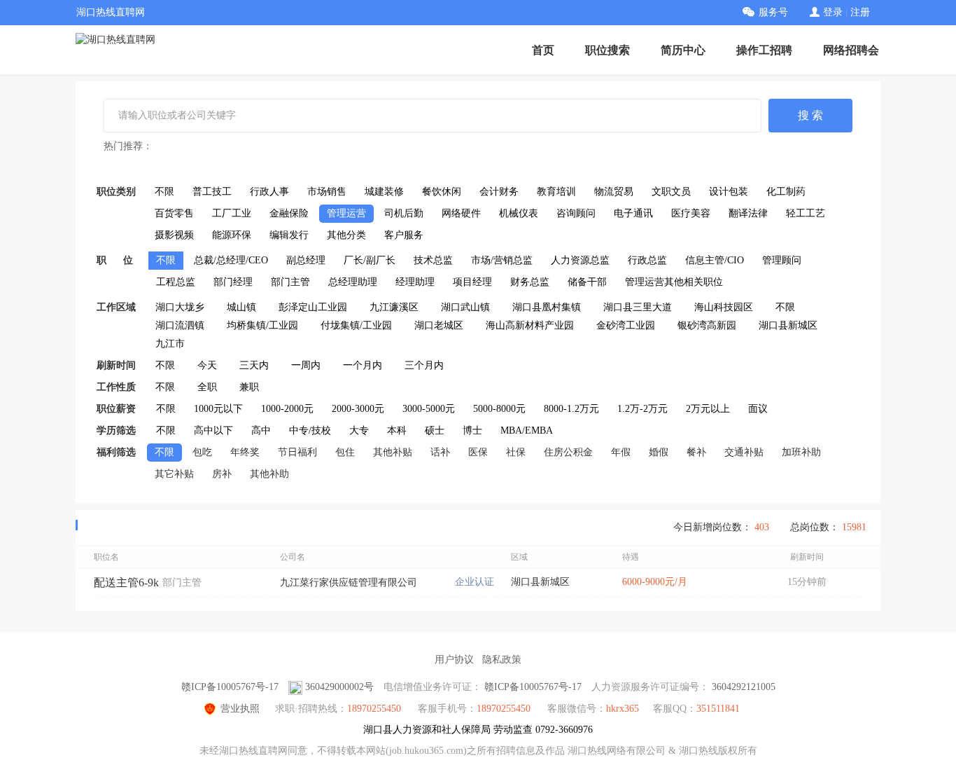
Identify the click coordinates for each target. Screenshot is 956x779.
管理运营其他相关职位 (674, 282)
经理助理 (415, 282)
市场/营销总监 (502, 260)
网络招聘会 (851, 50)
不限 (164, 191)
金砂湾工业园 (625, 325)
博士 (472, 430)
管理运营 (346, 213)
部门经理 (233, 282)
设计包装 (728, 191)
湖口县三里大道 (637, 307)
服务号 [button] (773, 12)
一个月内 (362, 365)
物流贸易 (613, 191)
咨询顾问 (576, 213)
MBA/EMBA (526, 430)
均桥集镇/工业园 (262, 325)
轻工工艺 (805, 213)
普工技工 (212, 191)
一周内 (306, 365)
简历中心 (683, 50)
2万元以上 (708, 409)
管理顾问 (781, 260)
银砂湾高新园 (706, 325)
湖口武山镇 (465, 307)
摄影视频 (174, 235)
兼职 (249, 387)
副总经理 (305, 260)
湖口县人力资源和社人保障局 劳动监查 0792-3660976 (478, 729)
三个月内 (424, 365)
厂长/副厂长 (369, 260)
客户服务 (403, 235)
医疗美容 (690, 213)
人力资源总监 (580, 260)
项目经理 (472, 282)
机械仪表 (518, 213)
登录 (833, 12)
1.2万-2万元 (642, 409)
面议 (758, 409)
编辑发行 (289, 235)
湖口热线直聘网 (110, 12)
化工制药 (786, 191)
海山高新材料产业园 (530, 325)
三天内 (254, 365)
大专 (359, 430)
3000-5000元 (428, 409)
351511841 (718, 708)
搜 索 (810, 115)
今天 (207, 365)
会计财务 (499, 191)
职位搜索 (607, 50)
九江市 (170, 343)
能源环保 (231, 235)
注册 (860, 12)
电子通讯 (633, 213)
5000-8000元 (499, 409)
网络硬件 (461, 213)
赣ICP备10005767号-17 (230, 687)
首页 (543, 50)
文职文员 (671, 191)
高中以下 (213, 430)
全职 (207, 387)
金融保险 (289, 213)
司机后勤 (403, 213)
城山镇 (241, 307)
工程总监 (175, 282)
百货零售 (174, 213)
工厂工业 (231, 213)
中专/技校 (310, 430)
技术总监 (433, 260)
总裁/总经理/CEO (231, 260)
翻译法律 (748, 213)
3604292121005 (743, 687)
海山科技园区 (723, 307)
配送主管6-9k (126, 582)
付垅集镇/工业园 (356, 325)
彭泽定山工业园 (313, 307)
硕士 (434, 430)
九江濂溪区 (394, 307)
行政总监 (647, 260)
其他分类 (346, 235)
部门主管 (290, 282)
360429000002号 (339, 687)
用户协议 (454, 659)
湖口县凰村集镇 (546, 307)
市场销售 (326, 191)
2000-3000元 (358, 409)
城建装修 (384, 191)
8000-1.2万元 (571, 409)
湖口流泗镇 (179, 325)
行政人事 (269, 191)
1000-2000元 (287, 409)
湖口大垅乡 (179, 307)
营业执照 (240, 708)
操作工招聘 (764, 50)
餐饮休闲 (441, 191)
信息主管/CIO (714, 260)
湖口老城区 (438, 325)
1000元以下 (218, 409)
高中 (261, 430)
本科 (397, 430)
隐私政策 (501, 659)
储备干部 (587, 282)
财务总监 (529, 282)
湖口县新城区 (788, 325)
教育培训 (556, 191)
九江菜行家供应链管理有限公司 (348, 582)
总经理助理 (352, 282)
